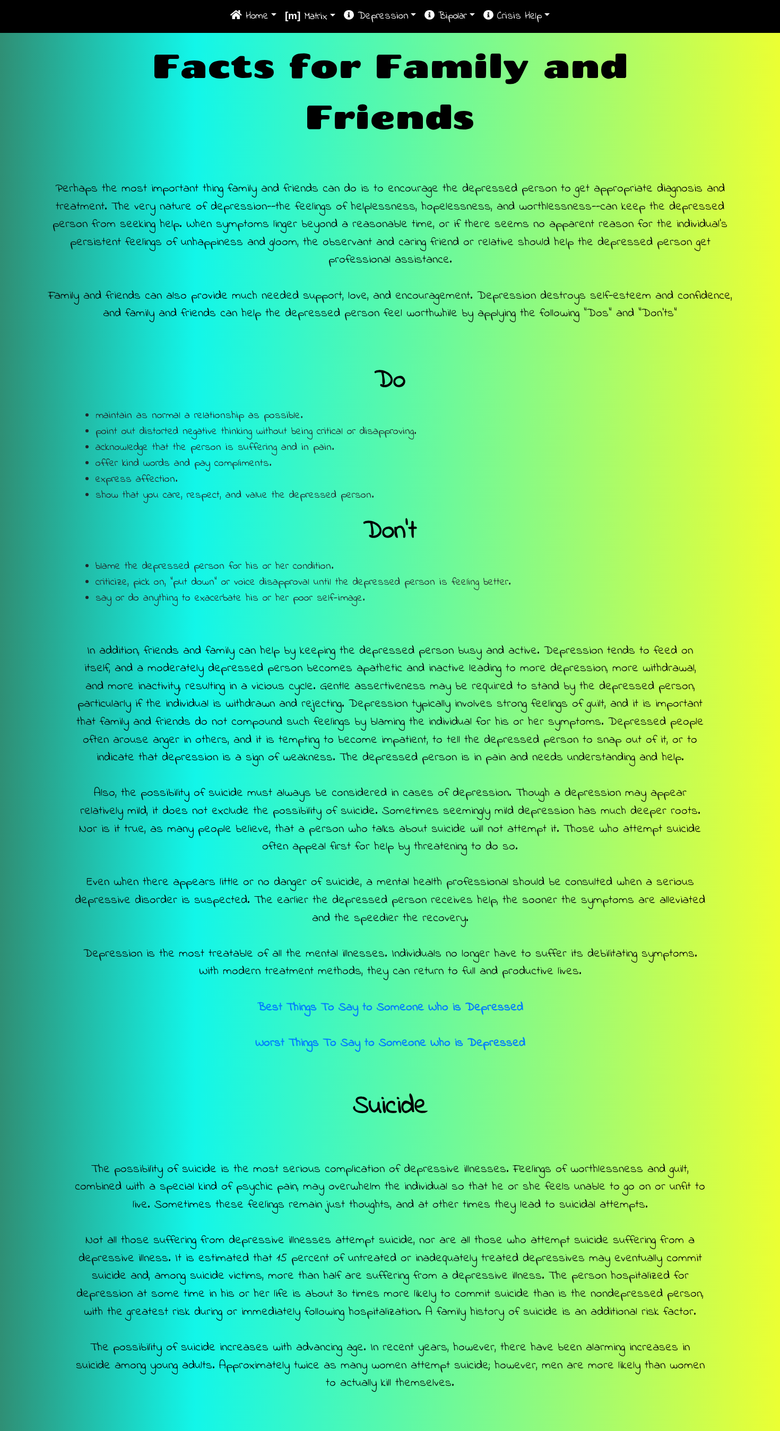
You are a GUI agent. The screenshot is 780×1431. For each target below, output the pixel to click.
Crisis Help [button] (517, 15)
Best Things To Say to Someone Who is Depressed (390, 1007)
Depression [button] (381, 15)
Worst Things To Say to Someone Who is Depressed (390, 1043)
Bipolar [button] (451, 15)
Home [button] (255, 15)
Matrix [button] (306, 16)
